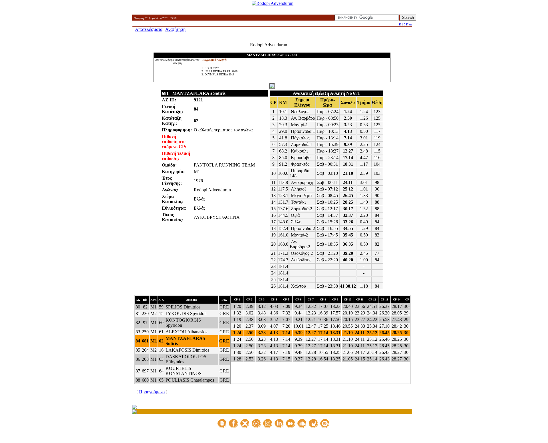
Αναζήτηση (175, 29)
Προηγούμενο (152, 391)
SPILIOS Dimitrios (183, 306)
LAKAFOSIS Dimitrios (187, 350)
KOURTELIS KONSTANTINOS (184, 371)
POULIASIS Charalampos (190, 380)
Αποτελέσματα (148, 29)
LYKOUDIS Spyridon (186, 313)
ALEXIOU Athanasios (186, 331)
